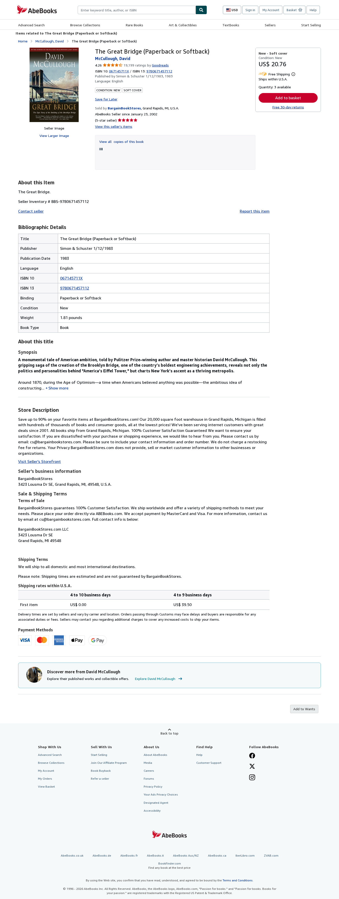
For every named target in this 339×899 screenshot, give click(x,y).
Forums (149, 778)
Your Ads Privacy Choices (161, 794)
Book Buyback (101, 770)
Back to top (169, 733)
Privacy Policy (153, 786)
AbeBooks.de (102, 855)
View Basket (46, 786)
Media (148, 763)
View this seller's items (113, 126)
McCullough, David (49, 41)
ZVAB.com (271, 855)
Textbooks (230, 25)
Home (23, 41)
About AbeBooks (155, 755)
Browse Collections (85, 25)
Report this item (255, 211)
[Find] (201, 10)
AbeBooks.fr (129, 855)
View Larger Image (54, 135)
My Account (271, 10)
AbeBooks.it (155, 855)
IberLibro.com (245, 855)
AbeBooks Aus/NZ (186, 855)
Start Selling (311, 25)
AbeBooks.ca (217, 855)
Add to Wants (304, 709)
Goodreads (160, 65)
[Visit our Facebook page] (252, 756)
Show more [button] (58, 387)
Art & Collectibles (183, 25)
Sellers (270, 25)
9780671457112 (74, 288)
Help (313, 10)
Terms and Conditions (238, 880)
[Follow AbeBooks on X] (252, 766)
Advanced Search (31, 25)
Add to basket (288, 97)
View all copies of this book (121, 141)
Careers (149, 770)
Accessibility (152, 810)
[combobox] (137, 10)
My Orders (45, 778)
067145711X (119, 71)
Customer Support (208, 763)
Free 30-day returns (288, 107)
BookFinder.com (169, 865)
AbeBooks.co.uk (72, 855)
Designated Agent (156, 802)
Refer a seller (100, 778)
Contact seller (31, 211)
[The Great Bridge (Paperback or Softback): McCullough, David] (54, 85)
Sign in (250, 10)
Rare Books (134, 25)
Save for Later (106, 99)
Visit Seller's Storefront (39, 461)
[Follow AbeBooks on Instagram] (252, 778)
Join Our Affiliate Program (109, 763)
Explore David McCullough (155, 678)
